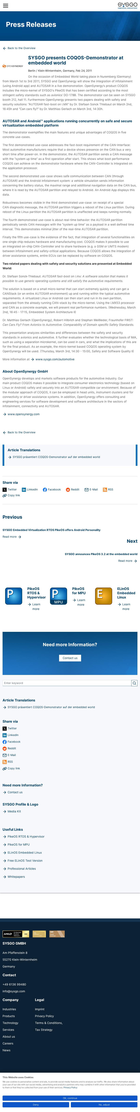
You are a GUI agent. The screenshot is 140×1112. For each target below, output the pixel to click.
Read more (10, 536)
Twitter (12, 489)
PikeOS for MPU (19, 844)
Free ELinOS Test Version (25, 860)
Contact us (70, 658)
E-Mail (94, 489)
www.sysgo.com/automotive (55, 359)
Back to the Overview (22, 48)
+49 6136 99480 (14, 984)
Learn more (36, 607)
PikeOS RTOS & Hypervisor (26, 836)
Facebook (54, 489)
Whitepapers (16, 876)
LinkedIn (32, 489)
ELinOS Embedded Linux (25, 852)
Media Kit (14, 811)
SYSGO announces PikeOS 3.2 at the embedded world (101, 554)
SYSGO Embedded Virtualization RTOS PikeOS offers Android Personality (51, 530)
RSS (110, 489)
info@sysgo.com (14, 991)
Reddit (75, 489)
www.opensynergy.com (24, 414)
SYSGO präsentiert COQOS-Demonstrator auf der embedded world (56, 457)
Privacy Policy (70, 1087)
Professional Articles (22, 868)
